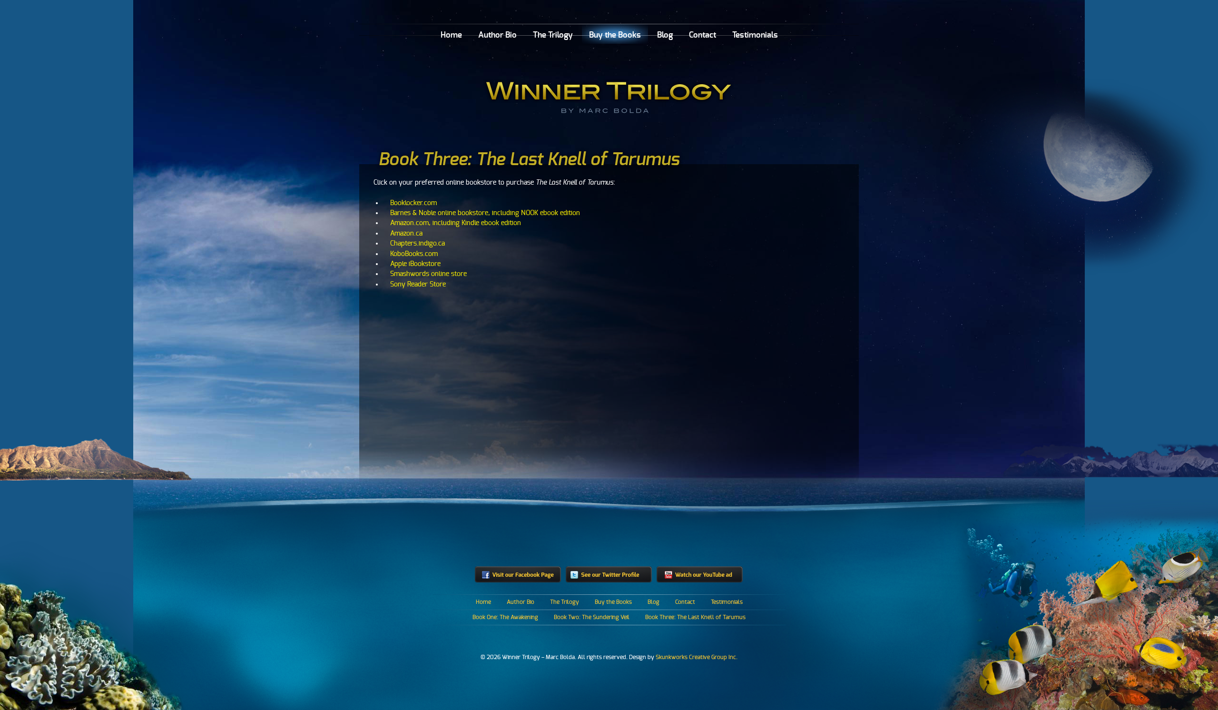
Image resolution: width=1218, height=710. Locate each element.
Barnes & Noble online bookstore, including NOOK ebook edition (485, 213)
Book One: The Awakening (505, 617)
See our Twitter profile (609, 574)
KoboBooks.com (414, 253)
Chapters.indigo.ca (417, 243)
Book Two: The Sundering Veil (591, 617)
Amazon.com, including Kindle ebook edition (455, 223)
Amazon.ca (406, 233)
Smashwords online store (428, 273)
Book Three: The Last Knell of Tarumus (695, 617)
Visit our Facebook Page (518, 574)
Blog (665, 35)
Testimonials (755, 35)
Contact (702, 35)
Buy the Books (615, 35)
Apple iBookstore (415, 263)
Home (451, 35)
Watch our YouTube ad (700, 574)
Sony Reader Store (418, 284)
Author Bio (497, 35)
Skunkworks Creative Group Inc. (696, 657)
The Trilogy (553, 35)
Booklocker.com (413, 203)
